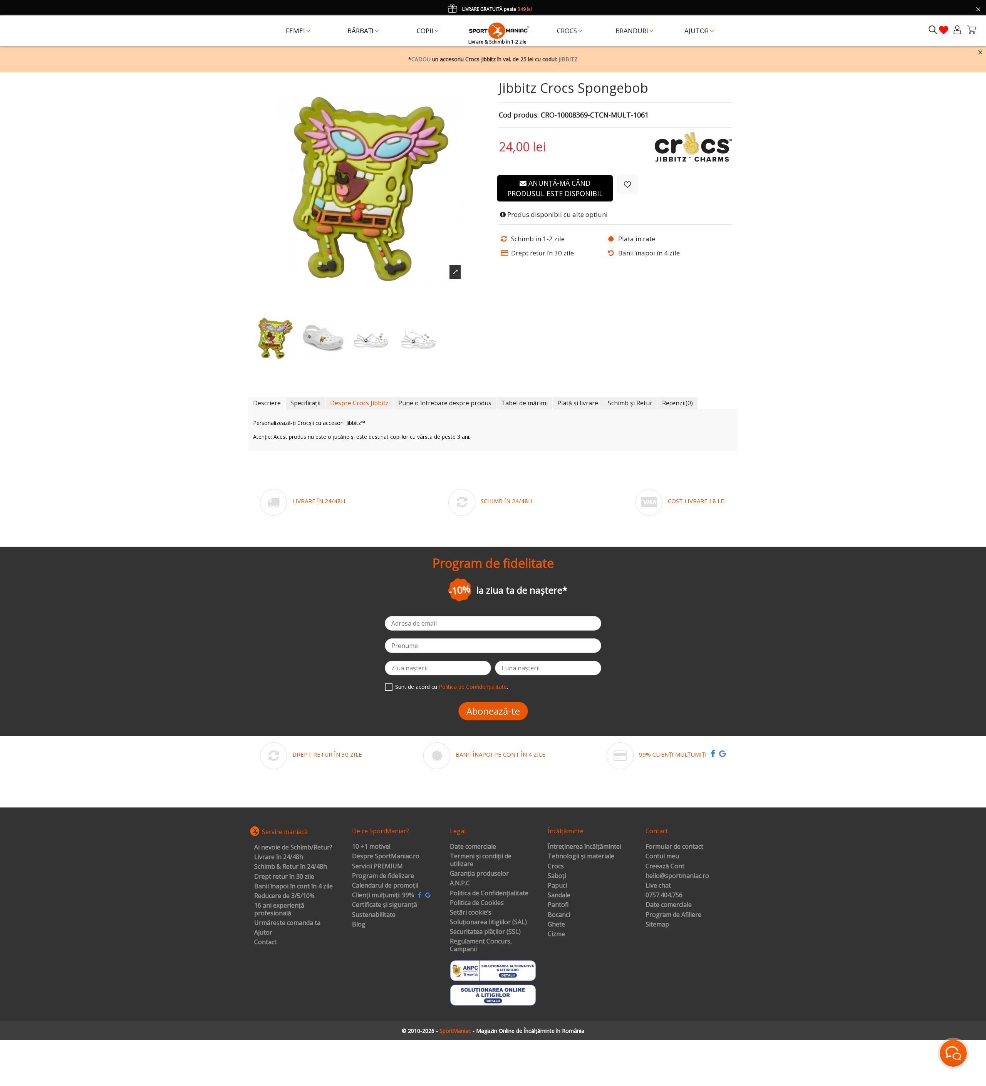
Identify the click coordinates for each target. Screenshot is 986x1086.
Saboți (557, 876)
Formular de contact (674, 847)
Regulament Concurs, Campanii (481, 945)
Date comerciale (473, 847)
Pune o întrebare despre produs (444, 403)
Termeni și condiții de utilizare (480, 860)
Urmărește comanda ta (287, 923)
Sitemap (657, 924)
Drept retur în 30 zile (284, 877)
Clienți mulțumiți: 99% (383, 895)
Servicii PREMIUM (377, 866)
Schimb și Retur (630, 403)
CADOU (421, 59)
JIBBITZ (568, 59)
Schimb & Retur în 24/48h (290, 867)
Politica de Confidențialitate (473, 686)
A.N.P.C (460, 883)
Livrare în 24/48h (278, 857)
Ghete (556, 924)
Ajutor (263, 933)
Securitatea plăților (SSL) (485, 932)
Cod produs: (519, 115)
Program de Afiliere (673, 915)
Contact (265, 942)
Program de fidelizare (383, 876)
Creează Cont (665, 866)
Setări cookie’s (470, 912)
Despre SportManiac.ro (385, 856)
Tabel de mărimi (524, 403)
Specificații (305, 403)
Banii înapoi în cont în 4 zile (293, 886)
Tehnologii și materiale (581, 856)
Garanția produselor (479, 874)
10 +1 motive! (371, 847)
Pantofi (558, 905)
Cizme (556, 934)
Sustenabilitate (374, 915)
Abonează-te (493, 711)
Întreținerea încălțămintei (584, 847)
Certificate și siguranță (384, 905)
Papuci (557, 886)
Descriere (267, 403)
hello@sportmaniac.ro (677, 876)
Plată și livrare (577, 403)
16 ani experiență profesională (279, 909)
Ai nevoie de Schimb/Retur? (293, 847)
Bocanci (559, 915)
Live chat (658, 886)
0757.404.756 (664, 895)
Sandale (559, 895)
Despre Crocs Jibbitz (359, 403)
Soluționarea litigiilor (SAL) (488, 922)
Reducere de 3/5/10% (284, 896)
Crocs (556, 866)
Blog (359, 924)
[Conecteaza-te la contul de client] (957, 29)
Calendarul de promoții (385, 886)
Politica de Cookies (477, 903)
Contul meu (662, 856)
